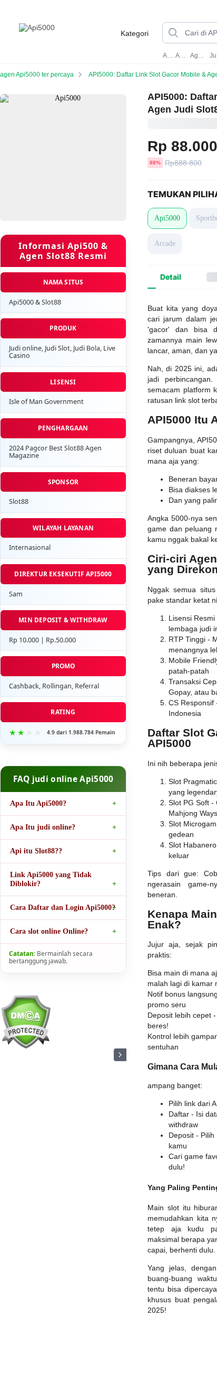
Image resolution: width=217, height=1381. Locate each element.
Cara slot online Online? (49, 931)
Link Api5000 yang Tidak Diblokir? (51, 879)
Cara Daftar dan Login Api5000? (62, 908)
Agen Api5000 (199, 55)
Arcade (164, 243)
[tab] (170, 277)
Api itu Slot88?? (36, 851)
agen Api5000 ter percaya (37, 74)
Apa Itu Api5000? (38, 803)
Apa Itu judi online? (42, 827)
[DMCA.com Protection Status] (25, 1046)
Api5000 (168, 55)
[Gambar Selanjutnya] (120, 1054)
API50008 (181, 55)
